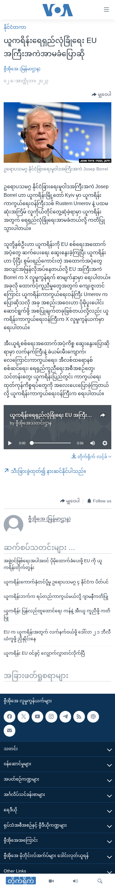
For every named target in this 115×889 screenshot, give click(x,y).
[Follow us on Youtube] (37, 717)
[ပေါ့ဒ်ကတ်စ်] (93, 717)
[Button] (101, 94)
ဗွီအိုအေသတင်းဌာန (34, 422)
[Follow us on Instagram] (51, 717)
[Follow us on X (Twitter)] (23, 717)
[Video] (51, 881)
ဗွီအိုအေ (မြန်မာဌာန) (22, 68)
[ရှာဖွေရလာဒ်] (100, 881)
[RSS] (79, 717)
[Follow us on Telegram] (65, 717)
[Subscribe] (9, 731)
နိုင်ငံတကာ (15, 27)
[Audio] (75, 881)
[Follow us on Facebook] (9, 717)
